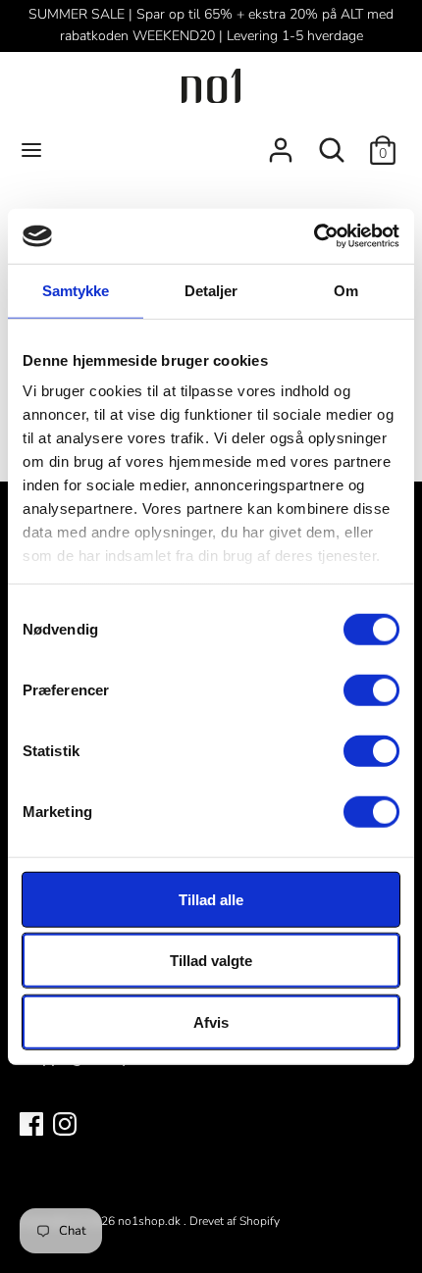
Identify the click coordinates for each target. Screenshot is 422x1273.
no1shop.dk (151, 1221)
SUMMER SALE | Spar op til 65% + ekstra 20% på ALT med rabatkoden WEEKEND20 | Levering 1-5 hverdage (211, 25)
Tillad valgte (211, 960)
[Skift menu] (31, 150)
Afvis (211, 1021)
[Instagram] (65, 1123)
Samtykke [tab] (76, 289)
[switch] (371, 689)
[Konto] (280, 142)
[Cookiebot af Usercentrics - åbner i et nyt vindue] (313, 236)
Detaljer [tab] (211, 289)
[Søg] (331, 142)
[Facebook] (31, 1123)
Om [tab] (346, 289)
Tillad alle (211, 899)
